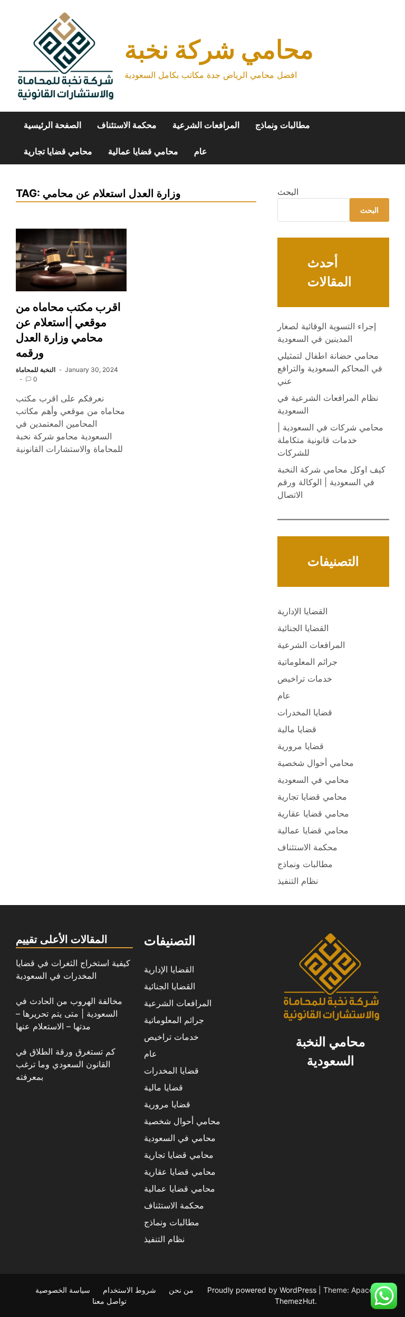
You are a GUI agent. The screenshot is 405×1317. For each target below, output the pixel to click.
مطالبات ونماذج (282, 125)
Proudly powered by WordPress (263, 1289)
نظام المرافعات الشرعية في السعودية (327, 404)
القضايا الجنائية (303, 628)
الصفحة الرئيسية (52, 125)
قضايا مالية (296, 729)
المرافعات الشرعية (205, 125)
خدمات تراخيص (304, 678)
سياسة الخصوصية (62, 1289)
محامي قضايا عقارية (313, 813)
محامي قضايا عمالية (143, 151)
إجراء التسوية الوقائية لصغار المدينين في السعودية (326, 332)
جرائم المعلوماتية (307, 661)
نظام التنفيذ (297, 881)
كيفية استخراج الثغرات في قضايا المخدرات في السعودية (73, 969)
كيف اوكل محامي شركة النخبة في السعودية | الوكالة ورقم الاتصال (331, 482)
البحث (287, 191)
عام (200, 151)
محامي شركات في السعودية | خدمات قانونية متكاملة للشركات (330, 440)
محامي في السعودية (313, 779)
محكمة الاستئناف (127, 125)
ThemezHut (295, 1300)
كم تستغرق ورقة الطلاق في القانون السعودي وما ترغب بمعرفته (65, 1064)
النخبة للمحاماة (35, 370)
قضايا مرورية (300, 746)
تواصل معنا (109, 1300)
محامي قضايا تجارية (58, 151)
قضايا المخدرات (304, 712)
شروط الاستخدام (129, 1289)
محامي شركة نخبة (219, 49)
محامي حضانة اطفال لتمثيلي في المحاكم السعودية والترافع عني (329, 368)
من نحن (181, 1289)
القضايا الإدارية (302, 611)
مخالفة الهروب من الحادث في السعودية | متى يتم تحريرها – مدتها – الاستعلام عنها (69, 1013)
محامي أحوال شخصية (315, 763)
